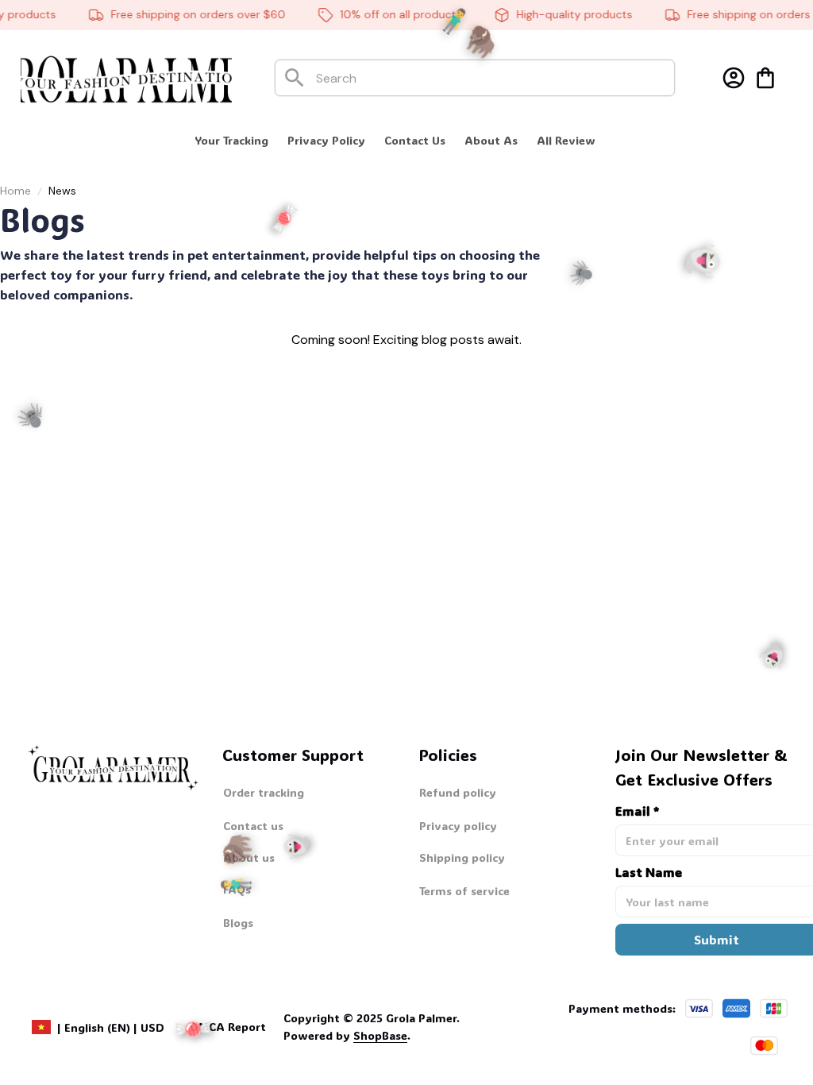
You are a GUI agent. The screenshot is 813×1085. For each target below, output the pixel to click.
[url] (346, 1035)
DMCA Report (228, 1026)
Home (15, 190)
